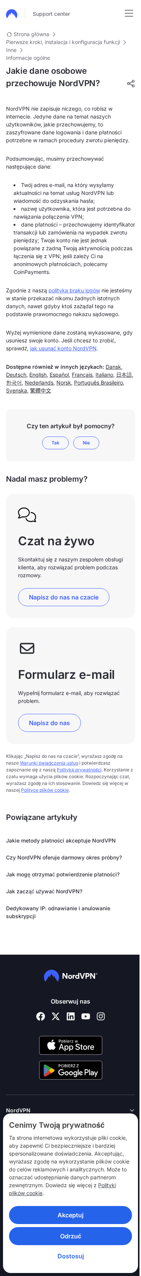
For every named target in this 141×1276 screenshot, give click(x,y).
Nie (86, 443)
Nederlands (39, 382)
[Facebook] (40, 1016)
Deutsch (16, 374)
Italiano (104, 374)
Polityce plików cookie (45, 790)
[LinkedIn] (70, 1016)
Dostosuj (68, 1256)
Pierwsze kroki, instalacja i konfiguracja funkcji (63, 42)
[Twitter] (55, 1016)
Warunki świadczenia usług (49, 763)
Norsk (63, 382)
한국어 (14, 382)
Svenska (16, 390)
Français (82, 374)
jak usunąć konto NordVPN (63, 348)
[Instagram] (100, 1016)
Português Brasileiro (98, 382)
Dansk (113, 366)
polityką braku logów (74, 290)
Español (59, 374)
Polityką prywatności (79, 770)
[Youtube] (85, 1016)
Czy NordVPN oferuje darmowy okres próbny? (64, 857)
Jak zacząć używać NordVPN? (44, 891)
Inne (11, 50)
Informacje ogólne (28, 58)
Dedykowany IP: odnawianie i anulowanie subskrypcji (58, 912)
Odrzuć (67, 1236)
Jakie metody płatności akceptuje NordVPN (61, 840)
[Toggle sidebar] (129, 14)
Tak (55, 443)
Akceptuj (68, 1215)
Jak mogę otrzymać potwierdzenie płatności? (63, 874)
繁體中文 (40, 390)
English (38, 374)
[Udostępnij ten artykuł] (131, 83)
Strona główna (31, 34)
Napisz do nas (49, 723)
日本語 (124, 374)
